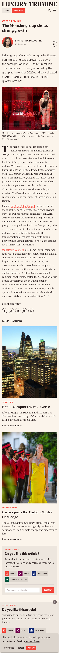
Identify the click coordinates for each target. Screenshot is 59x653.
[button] (29, 326)
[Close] (55, 602)
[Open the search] (49, 11)
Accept (31, 648)
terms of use (32, 641)
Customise (9, 648)
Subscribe (18, 10)
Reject (21, 648)
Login (6, 10)
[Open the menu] (54, 11)
